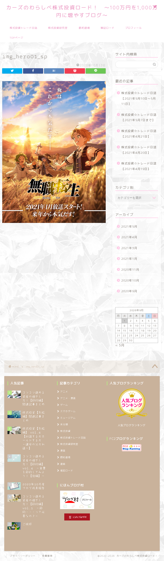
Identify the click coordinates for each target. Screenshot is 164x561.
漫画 (62, 450)
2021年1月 (129, 259)
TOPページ (16, 37)
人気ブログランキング (131, 425)
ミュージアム (68, 418)
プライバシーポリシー (22, 556)
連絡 (62, 464)
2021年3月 (129, 248)
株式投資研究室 (57, 27)
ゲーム (64, 405)
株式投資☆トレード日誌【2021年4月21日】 (139, 133)
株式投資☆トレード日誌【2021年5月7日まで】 (139, 117)
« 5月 (119, 345)
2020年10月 (130, 280)
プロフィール (133, 27)
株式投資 (65, 431)
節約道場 (84, 27)
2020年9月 (129, 291)
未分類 (64, 424)
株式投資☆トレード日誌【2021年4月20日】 (139, 150)
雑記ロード (107, 27)
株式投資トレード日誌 (23, 27)
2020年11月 (130, 269)
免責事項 (47, 556)
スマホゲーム (68, 411)
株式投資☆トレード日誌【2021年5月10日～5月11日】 (139, 98)
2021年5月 (129, 226)
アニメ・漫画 (68, 398)
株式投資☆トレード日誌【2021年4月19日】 (139, 166)
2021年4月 (129, 237)
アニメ (64, 391)
